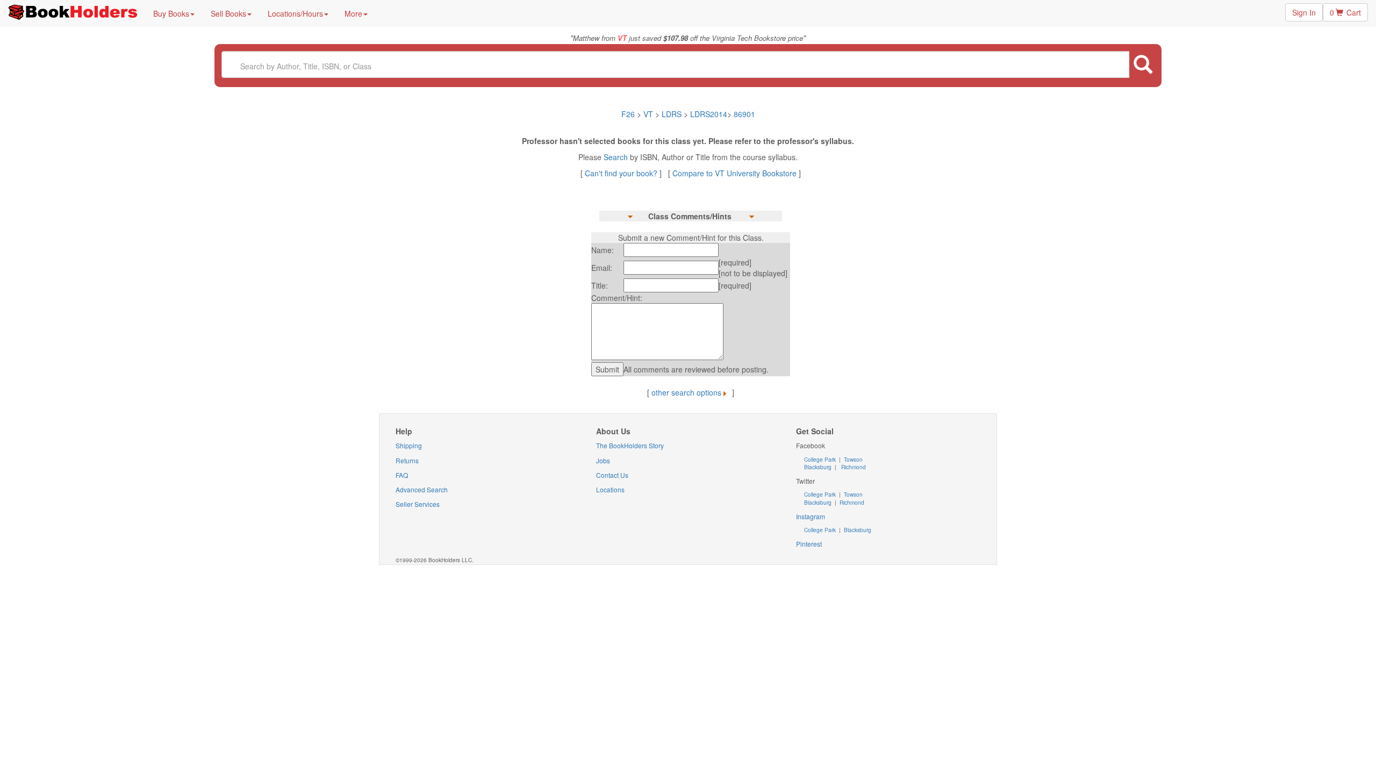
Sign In (1304, 12)
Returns (407, 460)
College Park (820, 459)
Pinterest (809, 543)
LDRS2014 (708, 114)
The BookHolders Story (630, 445)
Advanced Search (422, 489)
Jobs (603, 460)
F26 (628, 114)
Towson (852, 459)
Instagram (810, 516)
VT (649, 114)
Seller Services (418, 503)
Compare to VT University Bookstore (734, 173)
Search (617, 157)
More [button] (353, 13)
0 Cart (1345, 12)
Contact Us (612, 474)
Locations (610, 489)
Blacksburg (818, 467)
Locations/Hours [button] (295, 13)
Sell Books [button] (228, 13)
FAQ (402, 474)
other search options (686, 392)
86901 (744, 114)
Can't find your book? (622, 173)
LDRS (672, 114)
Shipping (409, 445)
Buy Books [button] (171, 13)
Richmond (853, 467)
